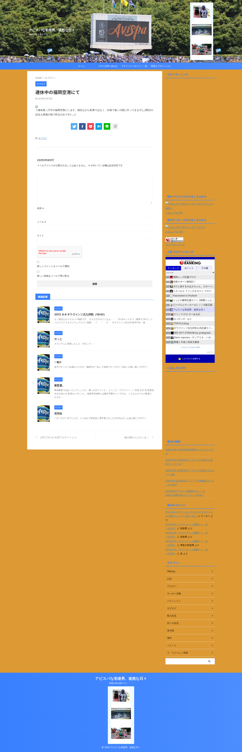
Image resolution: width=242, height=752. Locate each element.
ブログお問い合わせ (107, 66)
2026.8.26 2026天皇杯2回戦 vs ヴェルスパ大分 (189, 451)
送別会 (58, 413)
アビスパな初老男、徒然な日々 (52, 30)
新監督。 (59, 385)
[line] (107, 126)
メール (41, 221)
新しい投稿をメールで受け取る (53, 275)
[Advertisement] (190, 137)
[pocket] (90, 126)
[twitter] (74, 126)
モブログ (43, 138)
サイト (40, 235)
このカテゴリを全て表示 (190, 347)
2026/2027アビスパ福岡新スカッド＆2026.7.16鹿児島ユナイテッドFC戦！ (185, 493)
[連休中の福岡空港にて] (98, 126)
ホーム (81, 66)
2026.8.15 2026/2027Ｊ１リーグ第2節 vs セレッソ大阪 (190, 472)
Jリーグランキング (175, 244)
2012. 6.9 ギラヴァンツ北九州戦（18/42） (80, 314)
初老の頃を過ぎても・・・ (121, 683)
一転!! (57, 362)
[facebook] (82, 126)
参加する (210, 352)
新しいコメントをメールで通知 (53, 266)
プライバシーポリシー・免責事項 (134, 67)
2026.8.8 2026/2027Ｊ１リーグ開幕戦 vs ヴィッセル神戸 (190, 482)
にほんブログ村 (174, 212)
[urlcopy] (115, 126)
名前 (40, 208)
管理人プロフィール (160, 66)
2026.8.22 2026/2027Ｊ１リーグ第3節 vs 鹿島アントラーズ (189, 462)
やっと (58, 339)
